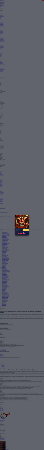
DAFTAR (25, 229)
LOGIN (19, 229)
